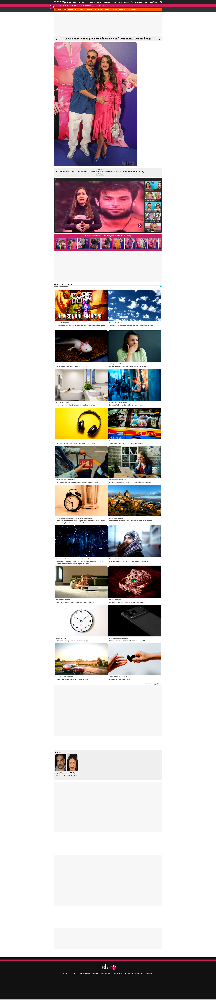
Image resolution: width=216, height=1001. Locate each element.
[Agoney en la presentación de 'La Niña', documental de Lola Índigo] (141, 243)
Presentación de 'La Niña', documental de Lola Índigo (85, 5)
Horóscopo (149, 973)
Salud (107, 973)
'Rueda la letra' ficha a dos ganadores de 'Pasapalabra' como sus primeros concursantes (95, 9)
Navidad (140, 973)
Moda (65, 973)
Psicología (115, 973)
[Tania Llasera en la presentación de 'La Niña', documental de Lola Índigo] (118, 243)
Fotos (62, 5)
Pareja (81, 973)
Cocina (95, 973)
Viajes (133, 973)
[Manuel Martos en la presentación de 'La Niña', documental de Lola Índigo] (83, 243)
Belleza (71, 973)
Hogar (101, 973)
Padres (88, 973)
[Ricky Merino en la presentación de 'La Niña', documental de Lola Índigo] (153, 243)
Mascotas (125, 973)
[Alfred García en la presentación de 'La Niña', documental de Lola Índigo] (129, 243)
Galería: (108, 236)
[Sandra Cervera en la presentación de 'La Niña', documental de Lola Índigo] (106, 243)
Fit (77, 973)
